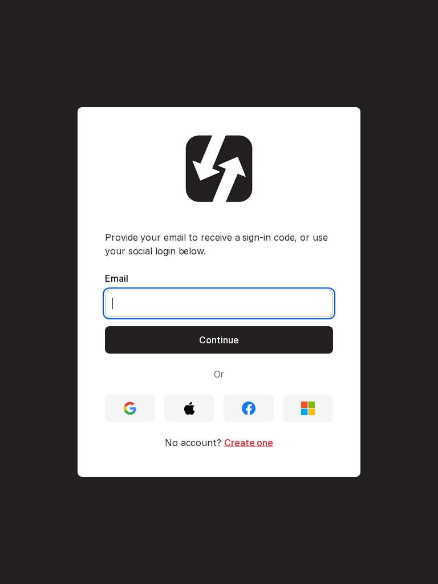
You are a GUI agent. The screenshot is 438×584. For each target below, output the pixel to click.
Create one (248, 442)
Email (116, 278)
